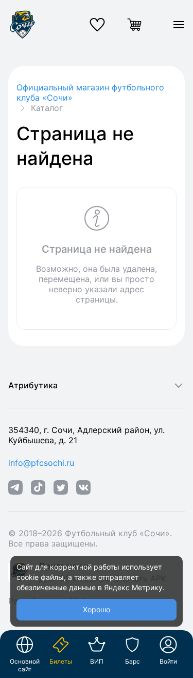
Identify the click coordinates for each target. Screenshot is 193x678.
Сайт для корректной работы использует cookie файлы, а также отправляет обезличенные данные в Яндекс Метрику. (90, 577)
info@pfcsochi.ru (41, 463)
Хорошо (96, 609)
